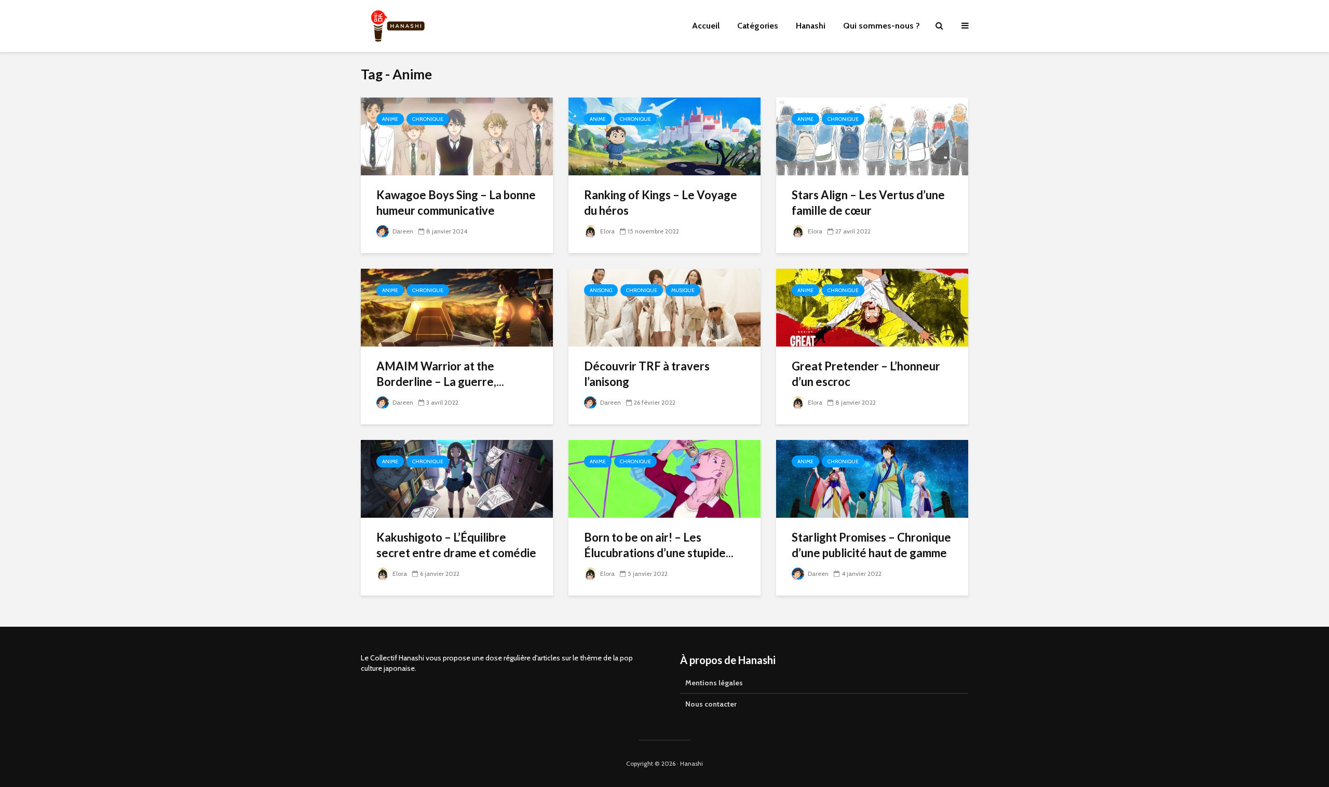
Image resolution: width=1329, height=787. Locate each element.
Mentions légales (714, 682)
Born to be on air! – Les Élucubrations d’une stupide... (659, 545)
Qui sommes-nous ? (881, 26)
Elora (607, 231)
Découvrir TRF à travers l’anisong (647, 374)
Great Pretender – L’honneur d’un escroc (866, 374)
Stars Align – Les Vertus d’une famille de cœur (868, 202)
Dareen (402, 231)
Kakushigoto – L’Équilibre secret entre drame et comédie (456, 545)
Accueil (706, 26)
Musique (683, 290)
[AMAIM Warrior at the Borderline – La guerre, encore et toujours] (457, 307)
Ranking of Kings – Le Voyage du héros (660, 202)
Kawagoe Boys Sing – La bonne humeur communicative (456, 202)
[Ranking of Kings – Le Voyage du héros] (664, 136)
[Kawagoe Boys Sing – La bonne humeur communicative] (457, 136)
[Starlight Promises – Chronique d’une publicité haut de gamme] (872, 478)
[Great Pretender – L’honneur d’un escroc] (872, 307)
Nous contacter (711, 704)
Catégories (757, 26)
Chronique (427, 119)
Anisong (601, 290)
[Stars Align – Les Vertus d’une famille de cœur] (872, 136)
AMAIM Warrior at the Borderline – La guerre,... (440, 374)
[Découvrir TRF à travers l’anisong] (664, 307)
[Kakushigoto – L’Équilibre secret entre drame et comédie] (457, 478)
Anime (390, 119)
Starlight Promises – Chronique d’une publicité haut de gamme (871, 545)
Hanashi (810, 26)
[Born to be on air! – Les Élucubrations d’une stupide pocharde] (664, 478)
